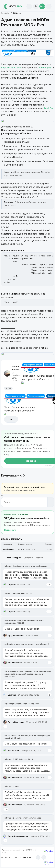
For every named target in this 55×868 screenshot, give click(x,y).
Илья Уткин (13, 750)
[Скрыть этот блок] (51, 432)
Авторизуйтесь (11, 487)
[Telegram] (38, 857)
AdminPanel (45, 67)
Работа (39, 557)
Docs (16, 857)
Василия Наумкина (11, 67)
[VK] (43, 857)
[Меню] (48, 6)
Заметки (28, 557)
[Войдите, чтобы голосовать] (7, 419)
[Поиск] (29, 6)
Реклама (48, 465)
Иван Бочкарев (15, 662)
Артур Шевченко (16, 635)
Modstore (5, 857)
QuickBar (48, 108)
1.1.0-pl (21, 549)
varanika (12, 695)
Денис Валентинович (18, 836)
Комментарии (14, 557)
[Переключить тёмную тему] (35, 6)
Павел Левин (15, 368)
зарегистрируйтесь (34, 487)
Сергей (11, 584)
